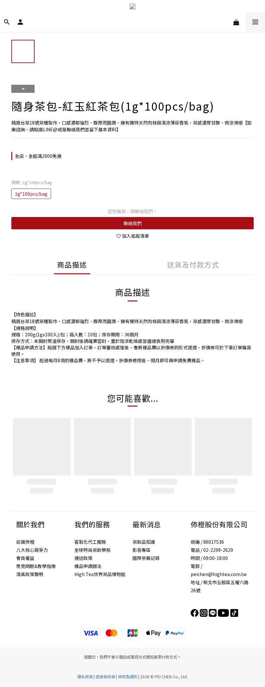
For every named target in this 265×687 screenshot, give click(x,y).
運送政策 (83, 558)
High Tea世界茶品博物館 (99, 574)
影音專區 (141, 550)
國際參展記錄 (146, 558)
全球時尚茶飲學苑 (92, 550)
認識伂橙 (25, 542)
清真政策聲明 (29, 574)
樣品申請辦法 (87, 566)
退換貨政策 (105, 676)
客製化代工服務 (90, 542)
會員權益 (25, 558)
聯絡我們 (132, 223)
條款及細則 (127, 676)
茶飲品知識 (143, 542)
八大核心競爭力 (32, 550)
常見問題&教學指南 (36, 566)
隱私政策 (85, 676)
